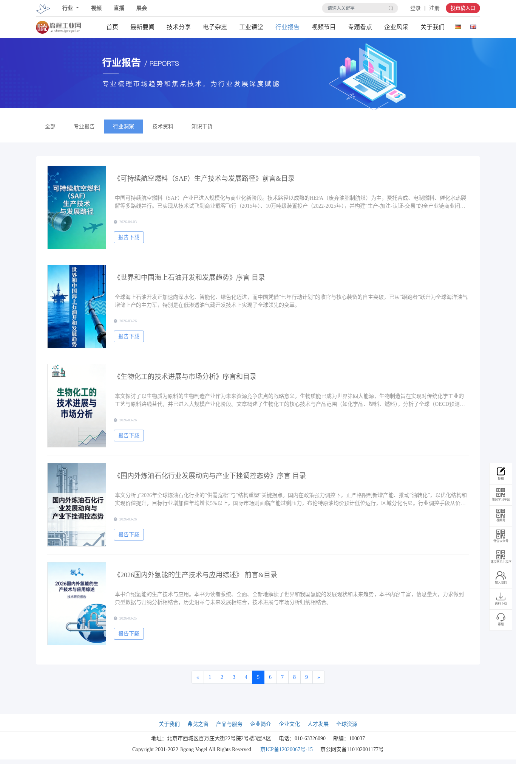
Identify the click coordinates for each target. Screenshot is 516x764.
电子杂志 (215, 27)
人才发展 (318, 724)
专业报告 (84, 126)
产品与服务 (229, 724)
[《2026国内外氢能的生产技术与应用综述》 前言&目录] (77, 603)
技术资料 (162, 126)
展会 (141, 8)
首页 (112, 27)
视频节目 (324, 27)
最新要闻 (142, 27)
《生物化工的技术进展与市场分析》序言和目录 (185, 376)
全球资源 (346, 724)
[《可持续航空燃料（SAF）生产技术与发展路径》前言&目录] (77, 207)
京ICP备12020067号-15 (286, 749)
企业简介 (260, 724)
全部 (50, 126)
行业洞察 (123, 126)
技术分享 (179, 27)
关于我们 (432, 27)
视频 (96, 8)
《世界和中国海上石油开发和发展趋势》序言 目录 (189, 277)
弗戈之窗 (198, 724)
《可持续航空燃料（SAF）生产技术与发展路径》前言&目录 (204, 178)
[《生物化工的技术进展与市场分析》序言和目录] (77, 405)
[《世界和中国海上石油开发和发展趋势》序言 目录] (77, 306)
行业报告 (287, 27)
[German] (458, 25)
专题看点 (360, 27)
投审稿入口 (463, 8)
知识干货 (202, 126)
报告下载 (128, 237)
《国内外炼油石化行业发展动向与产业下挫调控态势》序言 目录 (210, 476)
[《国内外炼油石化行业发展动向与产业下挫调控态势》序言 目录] (77, 504)
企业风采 (396, 27)
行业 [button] (68, 8)
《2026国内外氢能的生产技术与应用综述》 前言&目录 (195, 575)
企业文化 (289, 724)
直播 (119, 8)
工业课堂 (251, 27)
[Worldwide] (473, 25)
